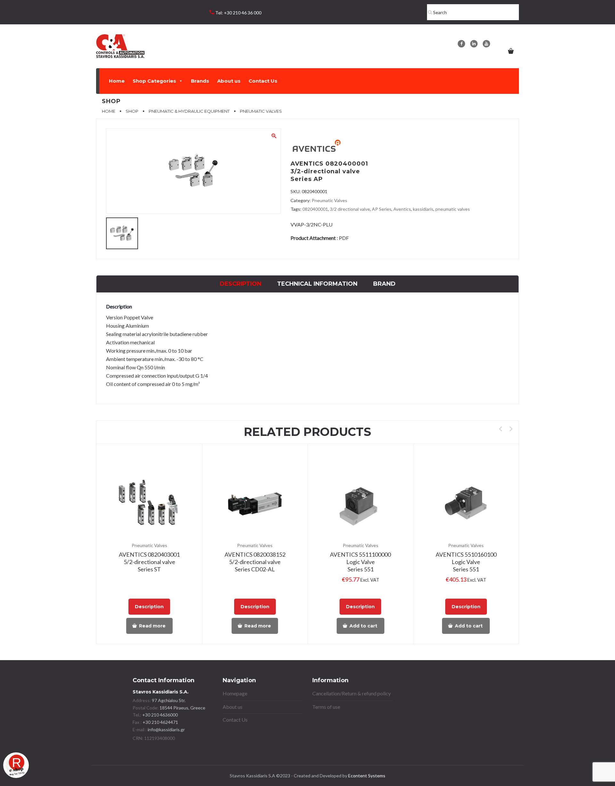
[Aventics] (316, 147)
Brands (200, 81)
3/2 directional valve (350, 209)
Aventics (402, 209)
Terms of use (326, 707)
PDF (344, 238)
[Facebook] (461, 43)
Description (240, 283)
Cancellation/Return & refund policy (351, 693)
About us (229, 81)
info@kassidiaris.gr (166, 729)
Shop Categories (154, 81)
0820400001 (315, 209)
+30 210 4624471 (160, 722)
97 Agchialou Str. (168, 700)
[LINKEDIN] (474, 43)
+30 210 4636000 (159, 714)
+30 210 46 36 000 (242, 12)
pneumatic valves (452, 209)
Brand (384, 283)
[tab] (240, 283)
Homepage (235, 693)
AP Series (381, 209)
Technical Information (317, 283)
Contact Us (263, 81)
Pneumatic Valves (329, 200)
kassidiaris (423, 209)
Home (117, 81)
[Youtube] (486, 43)
